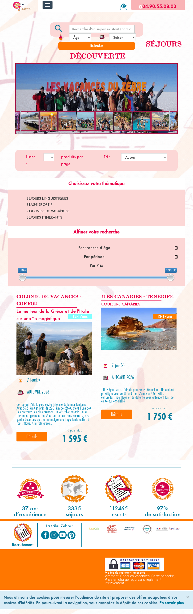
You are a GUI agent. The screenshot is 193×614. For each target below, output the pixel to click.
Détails (31, 436)
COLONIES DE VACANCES (48, 211)
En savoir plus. (172, 602)
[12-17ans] (54, 348)
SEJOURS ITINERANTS (44, 217)
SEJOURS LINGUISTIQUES (47, 198)
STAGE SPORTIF (39, 204)
